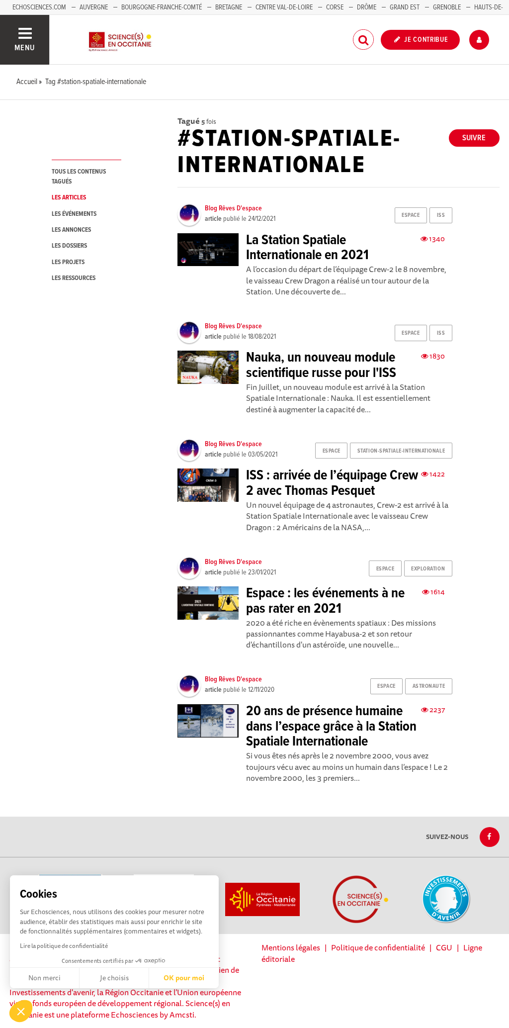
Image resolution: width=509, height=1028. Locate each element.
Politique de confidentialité (378, 947)
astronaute (429, 686)
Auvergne (94, 7)
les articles (69, 197)
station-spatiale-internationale (401, 451)
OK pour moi (184, 977)
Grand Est (405, 7)
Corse (334, 7)
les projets (68, 262)
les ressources (73, 278)
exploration (428, 568)
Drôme (366, 7)
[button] (21, 1011)
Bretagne (228, 7)
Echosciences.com (39, 7)
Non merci (44, 977)
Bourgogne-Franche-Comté (161, 7)
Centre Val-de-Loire (284, 7)
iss (441, 215)
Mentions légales (290, 947)
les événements (74, 214)
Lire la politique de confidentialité (64, 945)
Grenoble (447, 7)
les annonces (71, 230)
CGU (444, 947)
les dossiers (69, 246)
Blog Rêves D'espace (233, 208)
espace (411, 215)
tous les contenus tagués (79, 177)
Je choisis (114, 977)
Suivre (474, 138)
